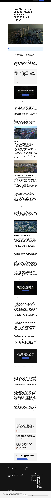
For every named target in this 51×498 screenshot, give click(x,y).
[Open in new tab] (12, 475)
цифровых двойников (24, 62)
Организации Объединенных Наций (24, 177)
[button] (35, 0)
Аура (22, 122)
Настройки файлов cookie (25, 495)
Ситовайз (32, 55)
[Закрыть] (47, 495)
